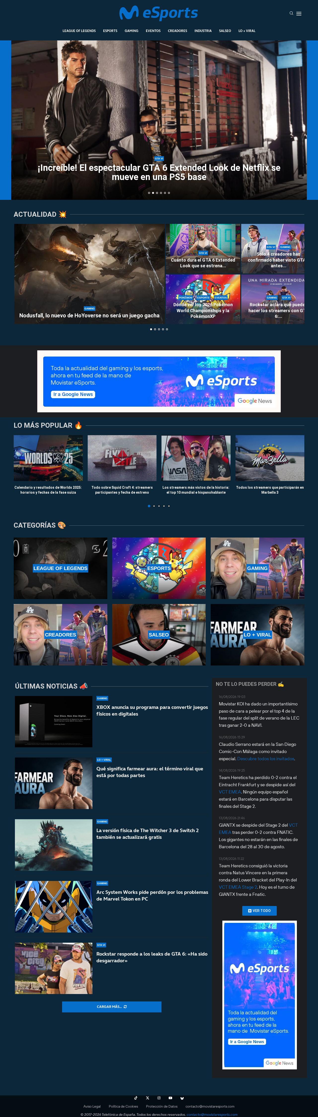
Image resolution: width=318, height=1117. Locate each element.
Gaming (131, 31)
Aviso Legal (92, 1106)
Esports (110, 31)
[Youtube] (170, 1097)
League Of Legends (79, 31)
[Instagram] (159, 1097)
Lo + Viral (246, 31)
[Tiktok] (136, 1097)
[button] (20, 120)
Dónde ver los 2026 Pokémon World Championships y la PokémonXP (203, 310)
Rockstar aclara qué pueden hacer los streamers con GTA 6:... (278, 310)
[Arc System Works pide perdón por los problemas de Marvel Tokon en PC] (53, 907)
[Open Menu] (298, 13)
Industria (203, 31)
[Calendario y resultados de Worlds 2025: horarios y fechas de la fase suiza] (48, 458)
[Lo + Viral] (257, 634)
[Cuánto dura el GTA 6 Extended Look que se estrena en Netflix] (203, 248)
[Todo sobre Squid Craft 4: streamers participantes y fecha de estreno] (122, 458)
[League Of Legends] (60, 568)
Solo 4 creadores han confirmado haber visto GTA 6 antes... (278, 259)
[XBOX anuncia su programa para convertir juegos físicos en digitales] (53, 722)
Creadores (177, 31)
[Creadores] (60, 634)
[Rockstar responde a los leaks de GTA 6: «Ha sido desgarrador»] (53, 968)
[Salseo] (159, 634)
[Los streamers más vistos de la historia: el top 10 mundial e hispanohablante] (196, 458)
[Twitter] (147, 1097)
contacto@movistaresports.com (210, 1106)
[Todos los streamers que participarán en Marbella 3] (270, 458)
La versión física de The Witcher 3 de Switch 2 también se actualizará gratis (147, 834)
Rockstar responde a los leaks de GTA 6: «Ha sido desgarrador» (151, 957)
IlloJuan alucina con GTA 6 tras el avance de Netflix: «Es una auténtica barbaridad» (159, 172)
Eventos (153, 31)
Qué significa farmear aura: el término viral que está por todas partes (149, 772)
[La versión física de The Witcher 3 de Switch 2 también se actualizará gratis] (53, 845)
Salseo (225, 31)
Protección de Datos (161, 1106)
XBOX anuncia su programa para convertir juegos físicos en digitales (152, 710)
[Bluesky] (182, 1097)
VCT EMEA (230, 792)
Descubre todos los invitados (265, 758)
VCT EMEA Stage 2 (238, 887)
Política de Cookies (123, 1106)
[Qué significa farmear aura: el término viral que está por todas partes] (53, 783)
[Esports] (159, 568)
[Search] (291, 13)
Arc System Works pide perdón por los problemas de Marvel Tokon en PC (152, 895)
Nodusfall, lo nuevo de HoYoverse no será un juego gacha (89, 315)
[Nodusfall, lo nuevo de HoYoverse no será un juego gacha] (89, 274)
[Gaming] (257, 568)
